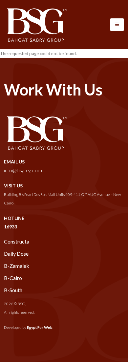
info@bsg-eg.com (23, 170)
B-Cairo (13, 278)
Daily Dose (16, 253)
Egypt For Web (40, 327)
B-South (13, 290)
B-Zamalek (16, 266)
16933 (10, 226)
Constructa (16, 241)
